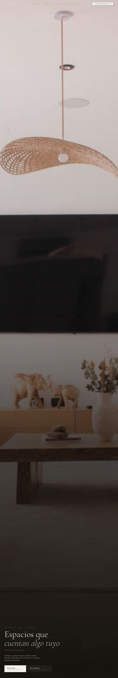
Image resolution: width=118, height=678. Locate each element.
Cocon (9, 4)
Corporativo (59, 4)
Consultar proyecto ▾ (103, 3)
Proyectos (36, 4)
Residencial (47, 4)
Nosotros (70, 4)
